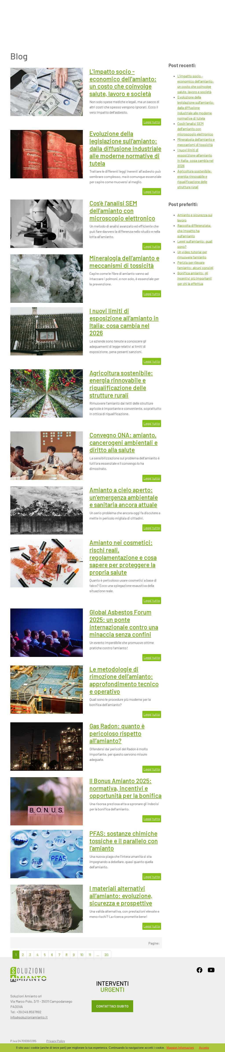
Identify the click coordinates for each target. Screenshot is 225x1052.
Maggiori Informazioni (180, 1047)
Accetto (204, 1047)
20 (106, 954)
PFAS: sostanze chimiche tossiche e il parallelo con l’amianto (123, 841)
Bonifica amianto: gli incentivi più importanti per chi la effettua (194, 278)
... (97, 954)
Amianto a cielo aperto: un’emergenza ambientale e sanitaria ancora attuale (123, 497)
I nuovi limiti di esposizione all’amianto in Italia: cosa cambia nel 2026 (124, 322)
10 (81, 954)
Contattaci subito (112, 1006)
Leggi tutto (151, 122)
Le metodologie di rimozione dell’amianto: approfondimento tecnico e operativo (124, 680)
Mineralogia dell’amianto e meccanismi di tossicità (124, 261)
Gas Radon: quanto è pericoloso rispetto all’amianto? (117, 733)
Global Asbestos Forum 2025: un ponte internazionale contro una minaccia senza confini (123, 623)
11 (90, 954)
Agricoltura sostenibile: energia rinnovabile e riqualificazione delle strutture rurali (121, 384)
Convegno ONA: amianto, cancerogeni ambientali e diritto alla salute (123, 442)
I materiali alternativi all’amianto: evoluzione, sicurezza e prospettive (120, 895)
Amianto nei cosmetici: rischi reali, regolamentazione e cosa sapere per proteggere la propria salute (123, 557)
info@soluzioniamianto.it (29, 1017)
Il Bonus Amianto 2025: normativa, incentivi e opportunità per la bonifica (125, 788)
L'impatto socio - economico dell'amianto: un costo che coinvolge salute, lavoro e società (122, 82)
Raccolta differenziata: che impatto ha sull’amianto (194, 230)
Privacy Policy (55, 1041)
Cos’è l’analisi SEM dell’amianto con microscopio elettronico (122, 210)
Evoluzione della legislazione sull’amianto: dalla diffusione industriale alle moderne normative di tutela (125, 148)
